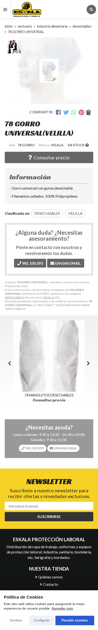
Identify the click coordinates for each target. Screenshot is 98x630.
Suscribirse (49, 516)
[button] (88, 363)
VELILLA (48, 297)
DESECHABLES (14, 297)
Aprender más (62, 608)
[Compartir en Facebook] (58, 112)
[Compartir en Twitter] (66, 112)
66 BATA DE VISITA (60, 395)
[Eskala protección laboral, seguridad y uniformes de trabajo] (47, 9)
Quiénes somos (50, 577)
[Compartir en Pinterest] (81, 112)
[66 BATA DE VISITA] (60, 356)
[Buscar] (91, 9)
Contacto (50, 584)
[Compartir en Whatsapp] (73, 112)
